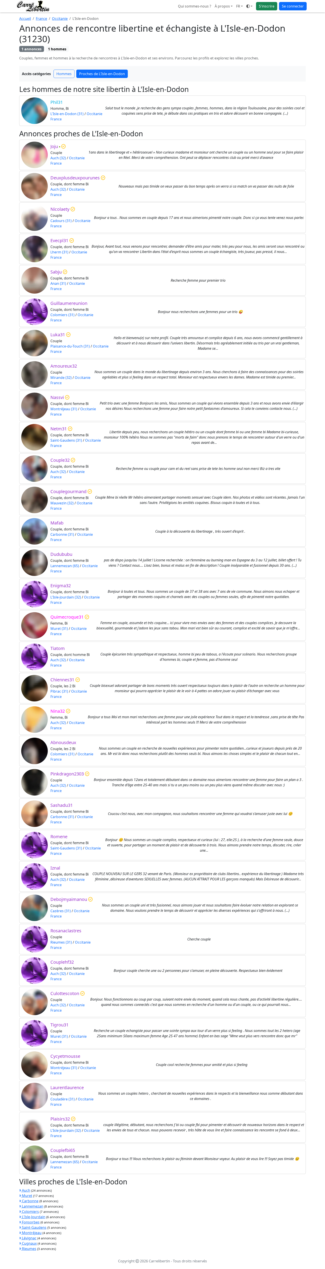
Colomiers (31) (62, 314)
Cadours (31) (61, 220)
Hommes (64, 73)
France (41, 18)
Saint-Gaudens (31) (66, 440)
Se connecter (293, 6)
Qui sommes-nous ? (194, 6)
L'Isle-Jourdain (33, 1216)
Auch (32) (58, 158)
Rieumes (28, 1248)
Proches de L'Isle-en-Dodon (102, 73)
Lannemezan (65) (64, 565)
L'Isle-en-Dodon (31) (67, 113)
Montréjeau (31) (63, 409)
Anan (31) (58, 283)
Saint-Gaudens (33, 1227)
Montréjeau (31, 1232)
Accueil (25, 18)
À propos (222, 6)
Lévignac (28, 1238)
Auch (25, 1190)
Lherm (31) (59, 252)
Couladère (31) (62, 1099)
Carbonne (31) (62, 534)
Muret (26, 1195)
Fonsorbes (30, 1222)
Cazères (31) (60, 910)
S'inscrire (266, 6)
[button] (239, 6)
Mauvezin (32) (62, 503)
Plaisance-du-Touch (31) (70, 346)
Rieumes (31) (61, 942)
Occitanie (60, 18)
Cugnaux (29, 1243)
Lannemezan (32, 1206)
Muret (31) (59, 628)
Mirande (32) (61, 377)
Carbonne (29, 1201)
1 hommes (57, 49)
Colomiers (30, 1211)
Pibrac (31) (59, 691)
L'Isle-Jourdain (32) (65, 597)
